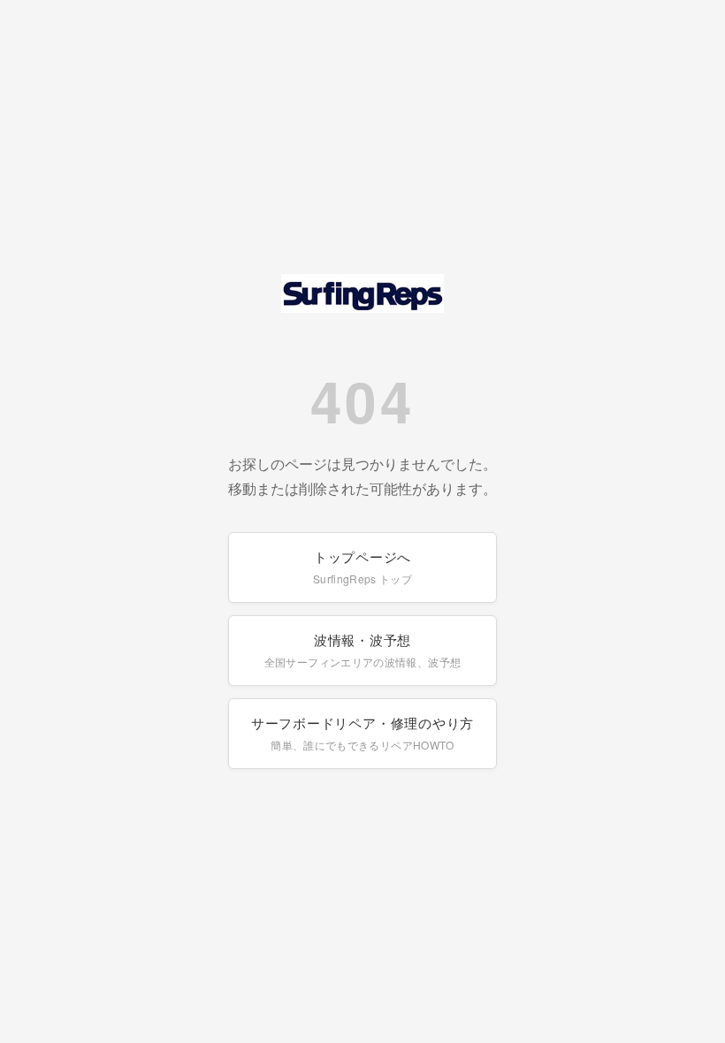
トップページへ (362, 566)
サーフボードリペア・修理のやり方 (362, 732)
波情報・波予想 (362, 649)
